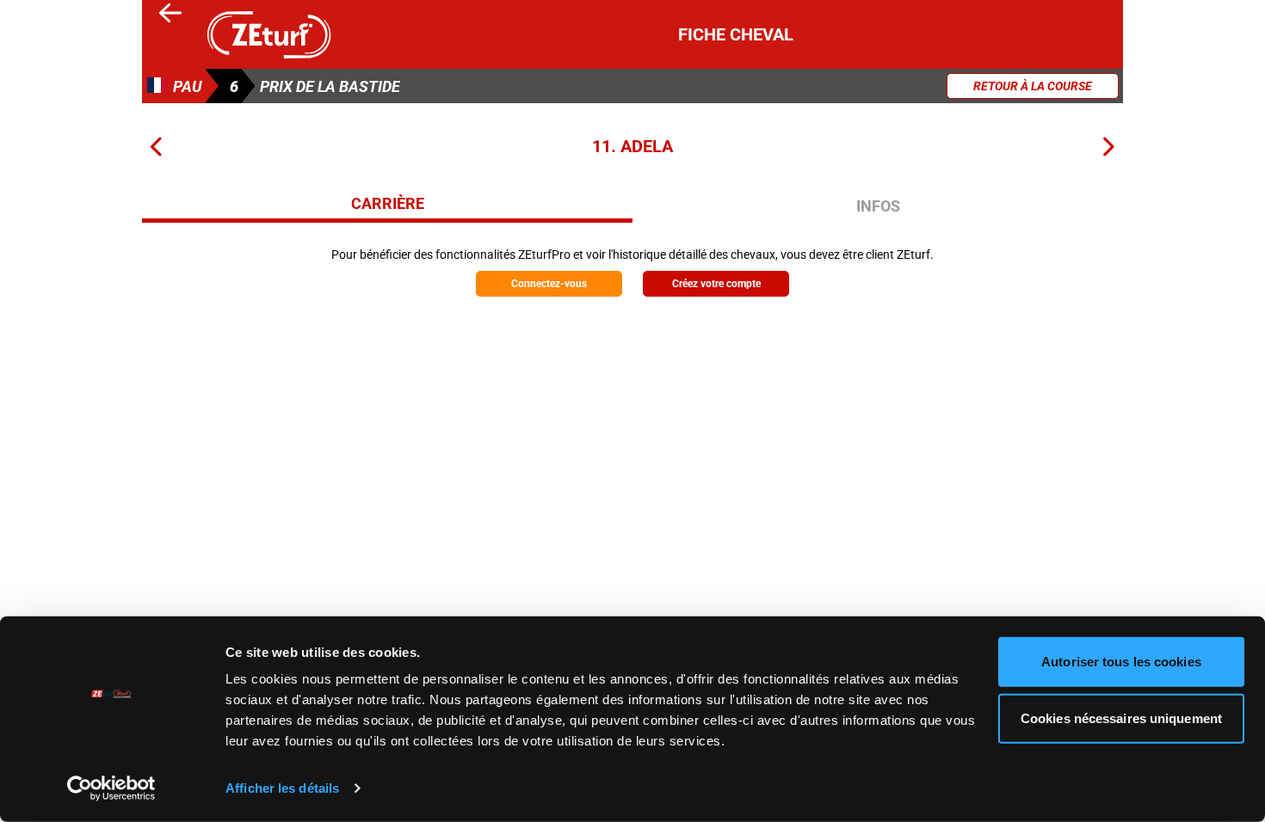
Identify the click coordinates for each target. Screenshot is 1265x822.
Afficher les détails (282, 788)
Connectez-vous (549, 284)
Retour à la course (1032, 86)
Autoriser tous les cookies (1121, 661)
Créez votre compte (716, 284)
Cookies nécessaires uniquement (1121, 717)
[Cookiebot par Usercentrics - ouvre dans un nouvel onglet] (111, 788)
